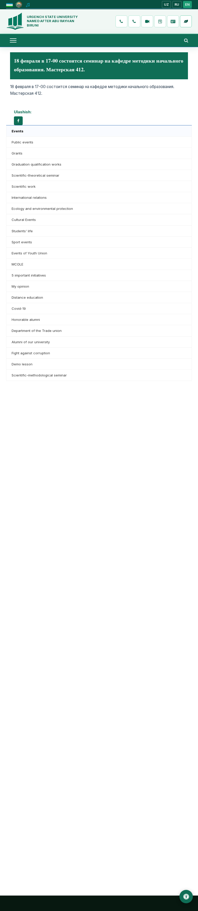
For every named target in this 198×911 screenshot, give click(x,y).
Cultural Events (24, 220)
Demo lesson (22, 364)
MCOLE (17, 264)
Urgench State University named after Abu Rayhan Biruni (52, 21)
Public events (22, 142)
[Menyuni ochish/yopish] (13, 40)
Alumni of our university (31, 342)
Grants (17, 153)
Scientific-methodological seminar (39, 375)
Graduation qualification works (36, 164)
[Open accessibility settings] (186, 896)
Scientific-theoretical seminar (35, 175)
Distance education (27, 297)
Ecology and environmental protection (42, 209)
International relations (29, 197)
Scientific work (24, 186)
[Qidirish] (186, 40)
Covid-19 (19, 308)
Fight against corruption (31, 353)
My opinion (20, 286)
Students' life (22, 231)
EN (187, 4)
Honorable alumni (26, 319)
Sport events (22, 242)
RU (177, 4)
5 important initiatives (29, 275)
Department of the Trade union (37, 331)
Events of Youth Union (29, 253)
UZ (166, 4)
